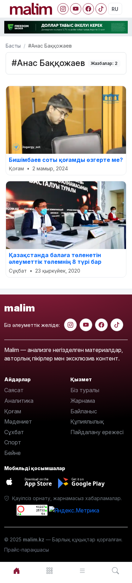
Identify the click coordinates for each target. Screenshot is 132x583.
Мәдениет (18, 421)
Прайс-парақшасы (26, 550)
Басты (13, 46)
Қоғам (12, 411)
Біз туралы (84, 390)
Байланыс (83, 411)
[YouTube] (75, 8)
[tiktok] (117, 324)
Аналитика (18, 400)
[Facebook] (88, 8)
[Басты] (16, 570)
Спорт (12, 442)
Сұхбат (14, 432)
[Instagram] (63, 8)
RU (115, 9)
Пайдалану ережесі (97, 432)
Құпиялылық (87, 421)
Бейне (12, 452)
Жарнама (82, 400)
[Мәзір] (49, 570)
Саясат (14, 390)
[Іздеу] (115, 570)
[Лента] (82, 570)
